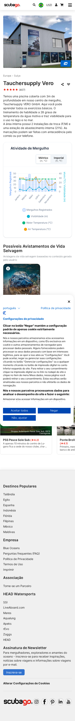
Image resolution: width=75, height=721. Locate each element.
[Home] (12, 5)
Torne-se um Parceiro (17, 586)
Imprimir (8, 569)
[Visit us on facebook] (44, 701)
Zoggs (7, 634)
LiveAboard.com (14, 607)
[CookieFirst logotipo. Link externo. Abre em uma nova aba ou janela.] (4, 313)
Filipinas (8, 521)
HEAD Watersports (19, 594)
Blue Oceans (11, 548)
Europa (7, 75)
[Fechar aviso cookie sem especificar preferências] (69, 302)
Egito (6, 499)
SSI (5, 602)
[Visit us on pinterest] (52, 701)
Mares (7, 613)
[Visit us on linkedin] (60, 701)
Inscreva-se (14, 672)
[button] (11, 308)
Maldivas (9, 532)
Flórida (7, 515)
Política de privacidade (56, 308)
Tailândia (9, 494)
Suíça (17, 75)
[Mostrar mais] (66, 63)
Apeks (7, 623)
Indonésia (9, 510)
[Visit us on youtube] (68, 701)
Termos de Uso (13, 564)
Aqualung (9, 618)
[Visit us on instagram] (36, 701)
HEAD (7, 639)
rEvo (6, 629)
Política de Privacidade (18, 559)
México (8, 526)
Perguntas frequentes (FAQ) (21, 553)
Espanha (8, 505)
